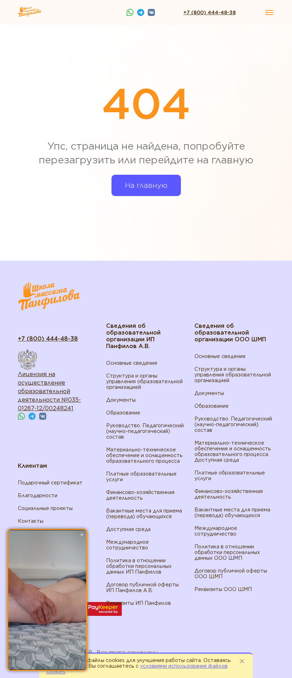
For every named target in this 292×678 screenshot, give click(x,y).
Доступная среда (128, 529)
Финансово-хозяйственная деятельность (140, 495)
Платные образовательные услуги (141, 476)
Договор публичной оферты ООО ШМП (230, 573)
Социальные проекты (45, 508)
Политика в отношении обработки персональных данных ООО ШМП (227, 552)
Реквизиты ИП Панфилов (138, 603)
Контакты (30, 521)
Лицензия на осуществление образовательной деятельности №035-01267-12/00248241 (49, 391)
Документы (121, 400)
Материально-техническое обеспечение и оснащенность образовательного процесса (144, 455)
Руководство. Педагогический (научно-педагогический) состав (145, 431)
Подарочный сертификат (50, 483)
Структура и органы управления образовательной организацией (144, 381)
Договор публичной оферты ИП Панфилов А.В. (142, 587)
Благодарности (37, 495)
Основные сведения (131, 363)
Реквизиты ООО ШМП (223, 589)
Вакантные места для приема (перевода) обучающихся (144, 513)
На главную (146, 185)
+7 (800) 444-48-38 (209, 12)
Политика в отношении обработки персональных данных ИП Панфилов (139, 566)
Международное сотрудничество (127, 544)
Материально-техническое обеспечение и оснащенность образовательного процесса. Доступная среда (232, 451)
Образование (123, 413)
